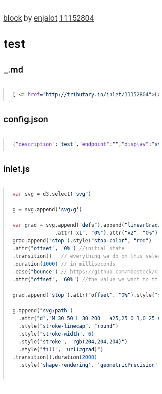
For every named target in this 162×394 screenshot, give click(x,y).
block (12, 17)
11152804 (76, 17)
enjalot (45, 17)
